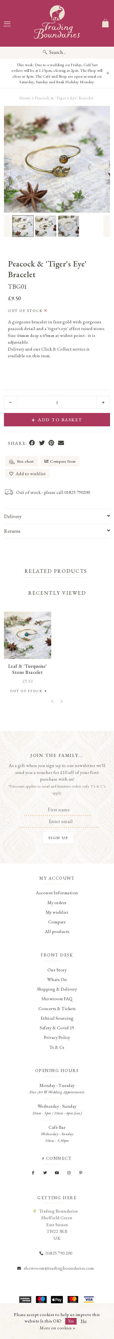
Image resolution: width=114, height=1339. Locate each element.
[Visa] (88, 1300)
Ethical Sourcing (57, 1018)
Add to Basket (60, 420)
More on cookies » (58, 1328)
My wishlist (57, 912)
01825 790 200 (59, 1253)
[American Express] (25, 1300)
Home (25, 97)
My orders (57, 902)
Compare (57, 922)
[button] (7, 226)
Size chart (25, 461)
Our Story (57, 970)
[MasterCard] (73, 1300)
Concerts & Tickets (57, 1008)
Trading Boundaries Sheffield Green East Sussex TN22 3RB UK (58, 1224)
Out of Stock (27, 691)
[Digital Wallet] (57, 1300)
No (84, 1321)
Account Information (57, 893)
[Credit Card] (41, 1300)
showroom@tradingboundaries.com (59, 1268)
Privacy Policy (57, 1037)
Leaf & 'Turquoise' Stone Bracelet (27, 669)
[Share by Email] (61, 443)
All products (57, 931)
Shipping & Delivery (57, 989)
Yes (71, 1321)
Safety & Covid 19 (57, 1028)
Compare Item (63, 461)
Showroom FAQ (57, 999)
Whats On (57, 979)
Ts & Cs (57, 1047)
